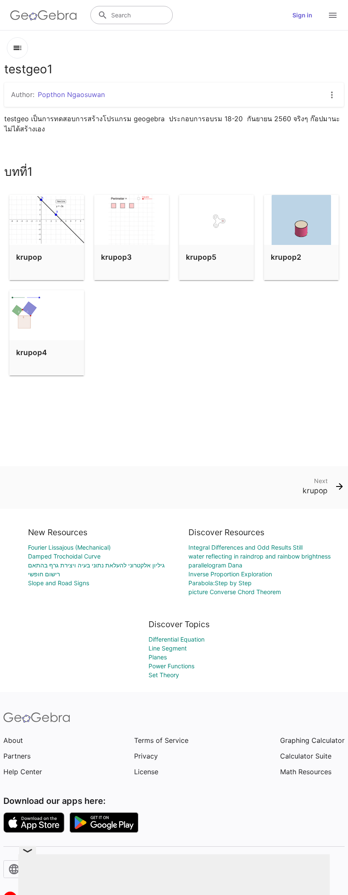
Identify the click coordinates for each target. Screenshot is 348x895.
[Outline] (17, 47)
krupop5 (201, 257)
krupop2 (286, 257)
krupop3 (116, 257)
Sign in (302, 15)
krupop (29, 257)
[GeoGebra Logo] (43, 15)
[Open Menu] (333, 15)
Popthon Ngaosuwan (71, 94)
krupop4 (31, 352)
